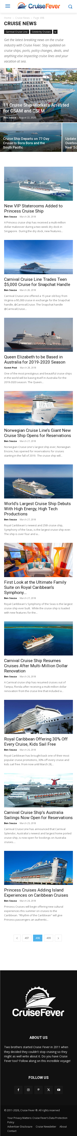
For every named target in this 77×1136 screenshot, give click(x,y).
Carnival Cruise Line (17, 31)
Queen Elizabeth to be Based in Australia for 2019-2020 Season (34, 359)
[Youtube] (59, 1090)
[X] (49, 1090)
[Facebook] (18, 1090)
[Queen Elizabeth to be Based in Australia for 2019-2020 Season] (38, 335)
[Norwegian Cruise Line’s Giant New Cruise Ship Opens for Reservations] (38, 408)
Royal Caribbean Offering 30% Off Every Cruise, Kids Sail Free (36, 742)
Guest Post (10, 367)
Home (7, 18)
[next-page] (58, 938)
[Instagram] (28, 1090)
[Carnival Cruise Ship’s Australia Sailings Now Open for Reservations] (38, 790)
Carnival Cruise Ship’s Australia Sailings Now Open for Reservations (38, 815)
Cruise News (22, 18)
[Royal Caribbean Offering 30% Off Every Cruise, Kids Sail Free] (38, 717)
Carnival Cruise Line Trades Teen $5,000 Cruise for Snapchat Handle (37, 282)
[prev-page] (17, 938)
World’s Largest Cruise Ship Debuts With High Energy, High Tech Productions (37, 508)
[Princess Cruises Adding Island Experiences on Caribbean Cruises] (38, 868)
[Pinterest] (38, 1090)
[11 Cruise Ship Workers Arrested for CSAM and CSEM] (38, 95)
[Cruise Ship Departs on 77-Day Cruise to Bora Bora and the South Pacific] (31, 138)
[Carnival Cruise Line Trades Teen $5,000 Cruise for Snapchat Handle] (38, 257)
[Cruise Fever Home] (38, 5)
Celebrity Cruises (41, 31)
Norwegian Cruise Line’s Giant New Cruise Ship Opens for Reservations (37, 433)
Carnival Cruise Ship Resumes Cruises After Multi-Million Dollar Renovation (36, 665)
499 (48, 938)
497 (27, 938)
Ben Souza (9, 117)
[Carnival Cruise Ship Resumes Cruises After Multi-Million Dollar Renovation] (38, 638)
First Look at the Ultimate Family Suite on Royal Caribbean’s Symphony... (35, 587)
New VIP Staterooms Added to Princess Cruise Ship (33, 208)
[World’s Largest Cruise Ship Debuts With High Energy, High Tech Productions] (38, 481)
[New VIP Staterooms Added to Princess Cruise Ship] (38, 184)
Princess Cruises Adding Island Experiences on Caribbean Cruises (36, 893)
